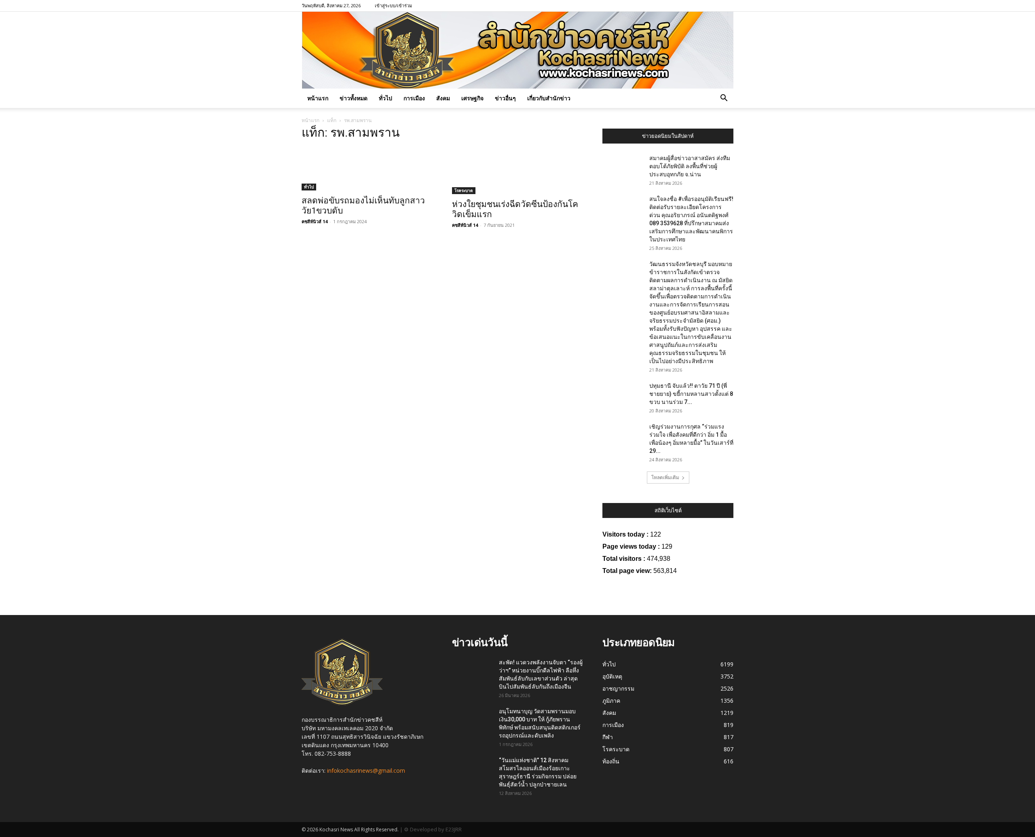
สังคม (443, 98)
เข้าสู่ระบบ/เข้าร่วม (393, 5)
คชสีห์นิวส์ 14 (314, 221)
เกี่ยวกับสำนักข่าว (548, 98)
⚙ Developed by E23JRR (433, 829)
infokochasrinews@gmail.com (366, 770)
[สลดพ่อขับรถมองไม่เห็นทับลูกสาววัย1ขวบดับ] (367, 169)
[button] (723, 99)
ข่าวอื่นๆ (505, 98)
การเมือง (414, 98)
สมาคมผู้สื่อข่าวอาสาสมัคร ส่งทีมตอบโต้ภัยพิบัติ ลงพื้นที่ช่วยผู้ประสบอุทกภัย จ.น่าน (689, 166)
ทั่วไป (385, 98)
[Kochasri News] (517, 50)
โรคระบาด (463, 190)
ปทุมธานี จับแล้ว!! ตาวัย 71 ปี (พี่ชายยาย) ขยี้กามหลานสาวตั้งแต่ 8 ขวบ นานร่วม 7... (691, 394)
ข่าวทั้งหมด (354, 98)
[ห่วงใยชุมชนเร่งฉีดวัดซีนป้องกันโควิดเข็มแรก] (517, 171)
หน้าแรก (317, 98)
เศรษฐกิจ (472, 98)
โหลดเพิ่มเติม (665, 477)
